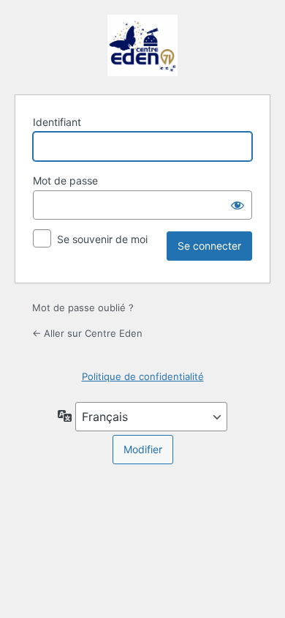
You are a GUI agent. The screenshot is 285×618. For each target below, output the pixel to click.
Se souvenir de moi (102, 239)
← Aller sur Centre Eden (87, 333)
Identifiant (57, 122)
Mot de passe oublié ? (83, 307)
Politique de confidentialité (143, 376)
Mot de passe (65, 180)
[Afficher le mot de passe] (237, 205)
